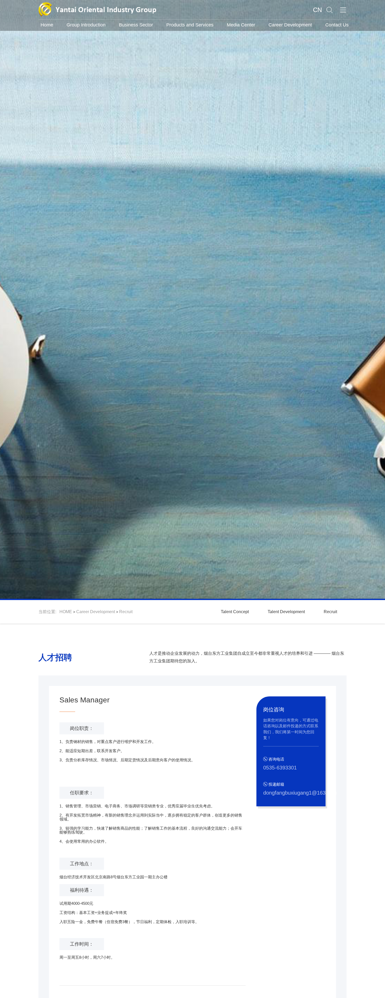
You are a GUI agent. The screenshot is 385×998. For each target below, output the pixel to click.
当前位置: (48, 611)
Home (47, 24)
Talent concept (235, 611)
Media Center (241, 24)
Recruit (126, 611)
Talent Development (286, 611)
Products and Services (189, 24)
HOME (65, 611)
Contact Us (337, 24)
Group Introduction (86, 24)
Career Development (290, 24)
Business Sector (136, 24)
